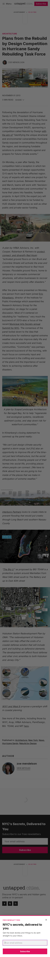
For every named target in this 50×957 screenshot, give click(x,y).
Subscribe (25, 951)
